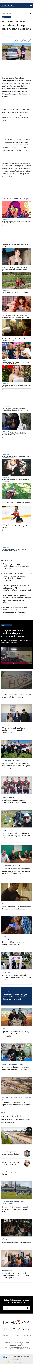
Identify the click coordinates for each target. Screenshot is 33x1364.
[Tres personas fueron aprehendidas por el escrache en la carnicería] (16, 655)
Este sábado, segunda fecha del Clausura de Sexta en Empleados (14, 801)
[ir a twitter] (9, 1329)
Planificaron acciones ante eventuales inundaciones (10, 1163)
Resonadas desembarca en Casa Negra (16, 1242)
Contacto (16, 1339)
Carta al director (15, 1335)
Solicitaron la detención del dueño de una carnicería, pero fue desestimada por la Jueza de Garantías (17, 577)
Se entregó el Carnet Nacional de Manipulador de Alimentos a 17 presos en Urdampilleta (16, 1275)
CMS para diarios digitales (19, 1362)
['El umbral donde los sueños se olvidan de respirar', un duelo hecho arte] (16, 892)
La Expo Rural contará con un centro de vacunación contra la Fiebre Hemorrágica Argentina (16, 942)
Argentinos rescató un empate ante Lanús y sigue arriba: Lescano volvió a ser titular (10, 1153)
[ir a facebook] (4, 1329)
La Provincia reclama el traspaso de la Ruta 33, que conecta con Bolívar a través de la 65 (15, 996)
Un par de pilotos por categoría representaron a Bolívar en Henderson (16, 1103)
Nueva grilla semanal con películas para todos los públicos (10, 1172)
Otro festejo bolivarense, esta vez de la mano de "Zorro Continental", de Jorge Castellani (17, 588)
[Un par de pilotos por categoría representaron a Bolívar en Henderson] (16, 1085)
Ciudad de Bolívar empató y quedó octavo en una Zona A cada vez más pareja (15, 1209)
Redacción (5, 1335)
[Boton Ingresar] (25, 5)
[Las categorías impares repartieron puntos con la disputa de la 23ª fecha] (16, 1052)
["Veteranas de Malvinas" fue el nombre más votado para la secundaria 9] (16, 713)
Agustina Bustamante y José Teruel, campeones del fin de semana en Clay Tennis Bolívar (16, 1034)
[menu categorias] (31, 5)
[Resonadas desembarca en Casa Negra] (16, 1227)
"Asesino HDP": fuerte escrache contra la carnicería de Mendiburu (16, 696)
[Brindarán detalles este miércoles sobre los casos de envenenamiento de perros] (16, 960)
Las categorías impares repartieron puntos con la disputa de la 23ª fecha (16, 1068)
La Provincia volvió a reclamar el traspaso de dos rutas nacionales (15, 1119)
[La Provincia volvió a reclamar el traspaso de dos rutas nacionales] (16, 1135)
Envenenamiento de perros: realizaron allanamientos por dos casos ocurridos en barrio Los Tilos (17, 598)
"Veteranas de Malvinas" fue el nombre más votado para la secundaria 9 (13, 730)
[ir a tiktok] (23, 1329)
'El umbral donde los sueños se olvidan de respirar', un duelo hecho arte (16, 908)
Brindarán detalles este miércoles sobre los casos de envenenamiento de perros (17, 609)
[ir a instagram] (19, 1329)
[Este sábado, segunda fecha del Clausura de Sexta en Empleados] (16, 785)
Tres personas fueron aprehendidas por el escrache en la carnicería (17, 566)
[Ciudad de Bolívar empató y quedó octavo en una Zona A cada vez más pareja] (16, 1190)
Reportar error (27, 1335)
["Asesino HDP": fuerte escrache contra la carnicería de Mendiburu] (16, 680)
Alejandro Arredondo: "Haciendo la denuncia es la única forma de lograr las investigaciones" (16, 765)
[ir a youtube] (14, 1329)
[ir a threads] (28, 1329)
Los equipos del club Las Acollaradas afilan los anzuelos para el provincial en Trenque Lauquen (16, 835)
